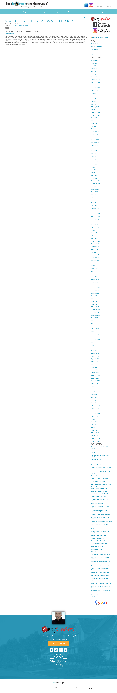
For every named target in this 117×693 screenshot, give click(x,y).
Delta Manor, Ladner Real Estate (99, 491)
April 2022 (94, 156)
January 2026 (94, 76)
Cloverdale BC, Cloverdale (98, 481)
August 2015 (94, 263)
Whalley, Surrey (95, 581)
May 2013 (93, 323)
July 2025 (93, 93)
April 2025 (94, 101)
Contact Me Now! (58, 644)
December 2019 (95, 181)
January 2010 (94, 402)
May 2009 (93, 424)
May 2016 (93, 252)
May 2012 (93, 348)
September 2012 (95, 339)
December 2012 (95, 334)
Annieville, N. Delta (96, 459)
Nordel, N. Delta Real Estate (98, 535)
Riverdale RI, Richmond (97, 546)
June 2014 (94, 301)
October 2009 (95, 411)
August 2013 (94, 318)
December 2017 (95, 227)
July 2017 (93, 230)
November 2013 (95, 309)
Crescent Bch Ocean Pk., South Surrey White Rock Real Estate (99, 487)
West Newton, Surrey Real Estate (100, 575)
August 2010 (94, 383)
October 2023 (95, 131)
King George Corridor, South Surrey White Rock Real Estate (100, 518)
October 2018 (95, 219)
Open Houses (94, 52)
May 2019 (93, 200)
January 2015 (94, 282)
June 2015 (94, 268)
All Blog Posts (94, 43)
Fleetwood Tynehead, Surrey (98, 496)
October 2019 (95, 186)
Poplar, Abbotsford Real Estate (99, 543)
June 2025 (94, 96)
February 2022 (95, 159)
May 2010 (93, 391)
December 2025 (95, 79)
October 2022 (95, 139)
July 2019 (93, 194)
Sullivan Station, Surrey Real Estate (100, 554)
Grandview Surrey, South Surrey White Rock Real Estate (99, 511)
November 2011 (95, 356)
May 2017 (93, 235)
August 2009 (94, 416)
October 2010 (95, 378)
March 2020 (94, 175)
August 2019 (94, 192)
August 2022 (94, 145)
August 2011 (94, 361)
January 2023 (94, 134)
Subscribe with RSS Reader (100, 37)
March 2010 (94, 397)
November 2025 (95, 82)
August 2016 (94, 249)
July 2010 (93, 386)
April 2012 (94, 350)
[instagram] (61, 650)
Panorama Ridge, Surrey (97, 538)
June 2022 (94, 150)
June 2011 (94, 367)
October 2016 (95, 244)
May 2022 (93, 153)
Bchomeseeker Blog (96, 46)
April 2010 (94, 394)
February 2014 (95, 307)
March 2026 (94, 71)
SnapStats (84, 12)
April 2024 (94, 129)
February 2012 (95, 353)
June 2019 (94, 197)
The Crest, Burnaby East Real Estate (101, 565)
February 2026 (95, 74)
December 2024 (95, 112)
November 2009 (95, 408)
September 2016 (95, 246)
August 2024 (94, 118)
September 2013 (95, 315)
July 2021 (93, 167)
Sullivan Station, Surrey (97, 552)
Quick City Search (25, 12)
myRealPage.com (58, 683)
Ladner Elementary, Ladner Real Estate (101, 521)
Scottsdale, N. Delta (96, 549)
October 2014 (95, 290)
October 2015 (95, 257)
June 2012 (94, 345)
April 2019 (94, 202)
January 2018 (94, 224)
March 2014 (94, 304)
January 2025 (94, 109)
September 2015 (95, 260)
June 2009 (94, 422)
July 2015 (93, 265)
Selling (56, 12)
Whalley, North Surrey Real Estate (100, 578)
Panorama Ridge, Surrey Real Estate (100, 541)
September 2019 (95, 189)
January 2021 (94, 172)
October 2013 (95, 312)
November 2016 (95, 241)
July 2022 (93, 148)
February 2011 (95, 372)
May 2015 (93, 271)
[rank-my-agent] (65, 650)
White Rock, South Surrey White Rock (101, 583)
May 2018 (93, 222)
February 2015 (95, 279)
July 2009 (93, 419)
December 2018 (95, 213)
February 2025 (95, 107)
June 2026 (94, 63)
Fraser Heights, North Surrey (98, 503)
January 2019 (94, 211)
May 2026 (93, 66)
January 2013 (94, 331)
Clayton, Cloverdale (96, 476)
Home (8, 12)
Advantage (100, 12)
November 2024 (95, 115)
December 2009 (95, 405)
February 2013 (95, 328)
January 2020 (94, 178)
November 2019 (95, 183)
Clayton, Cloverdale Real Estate (99, 478)
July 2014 (93, 298)
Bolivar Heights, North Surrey (99, 464)
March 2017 (94, 238)
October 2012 (95, 337)
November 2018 (95, 216)
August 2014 (94, 296)
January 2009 (94, 435)
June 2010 (94, 389)
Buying (42, 12)
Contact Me (107, 6)
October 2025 (95, 85)
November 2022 (95, 137)
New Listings (94, 49)
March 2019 (94, 205)
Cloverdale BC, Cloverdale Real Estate (101, 484)
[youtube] (56, 650)
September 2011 (95, 359)
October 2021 (95, 164)
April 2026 (94, 68)
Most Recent (94, 60)
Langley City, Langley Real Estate (100, 524)
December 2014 (95, 285)
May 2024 (93, 126)
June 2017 (94, 233)
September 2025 (95, 87)
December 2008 (95, 438)
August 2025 (94, 90)
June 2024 (94, 123)
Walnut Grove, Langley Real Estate (100, 572)
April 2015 (94, 274)
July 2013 (93, 320)
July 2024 (93, 120)
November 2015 (95, 255)
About (69, 12)
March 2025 (94, 104)
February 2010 (95, 400)
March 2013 (94, 326)
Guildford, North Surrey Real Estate (100, 514)
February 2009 (95, 433)
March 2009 (94, 430)
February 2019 (95, 208)
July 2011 (93, 364)
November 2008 (95, 441)
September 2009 (95, 413)
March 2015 (94, 276)
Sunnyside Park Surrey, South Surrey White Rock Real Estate (100, 558)
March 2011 (94, 370)
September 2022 (95, 142)
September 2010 (95, 381)
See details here (9, 33)
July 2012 (93, 342)
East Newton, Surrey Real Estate (100, 493)
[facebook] (51, 650)
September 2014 (95, 293)
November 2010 (95, 375)
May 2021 (93, 170)
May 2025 (93, 98)
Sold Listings (94, 54)
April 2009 (94, 427)
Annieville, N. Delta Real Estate (99, 462)
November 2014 (95, 287)
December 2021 (95, 161)
